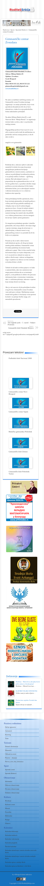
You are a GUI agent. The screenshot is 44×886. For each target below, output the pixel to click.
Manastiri (8, 750)
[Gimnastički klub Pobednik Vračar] (21, 468)
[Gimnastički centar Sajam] (21, 408)
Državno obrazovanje (12, 785)
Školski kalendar (10, 846)
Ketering (8, 735)
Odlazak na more (10, 754)
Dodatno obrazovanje (12, 793)
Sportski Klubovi (21, 30)
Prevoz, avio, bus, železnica (14, 761)
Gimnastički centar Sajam (18, 412)
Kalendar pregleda (11, 843)
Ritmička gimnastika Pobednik (20, 432)
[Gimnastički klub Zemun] (21, 448)
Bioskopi (8, 801)
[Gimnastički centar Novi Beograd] (21, 388)
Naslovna (6, 30)
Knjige (7, 820)
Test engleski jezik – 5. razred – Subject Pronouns (21, 323)
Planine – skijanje (11, 758)
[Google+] (17, 879)
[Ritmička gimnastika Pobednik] (21, 428)
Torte (7, 738)
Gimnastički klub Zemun (18, 452)
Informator (8, 781)
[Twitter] (24, 879)
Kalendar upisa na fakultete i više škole (18, 866)
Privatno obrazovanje (12, 789)
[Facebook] (21, 879)
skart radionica (27, 874)
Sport (12, 30)
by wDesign (16, 874)
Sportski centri (10, 770)
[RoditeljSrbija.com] (22, 11)
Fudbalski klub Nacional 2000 (20, 358)
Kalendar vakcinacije (12, 839)
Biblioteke (8, 816)
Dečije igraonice (10, 727)
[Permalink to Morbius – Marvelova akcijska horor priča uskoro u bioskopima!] (11, 687)
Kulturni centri (10, 804)
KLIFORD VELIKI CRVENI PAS (26, 691)
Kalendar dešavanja (11, 831)
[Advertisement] (23, 341)
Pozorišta (8, 812)
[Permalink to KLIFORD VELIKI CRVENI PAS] (11, 696)
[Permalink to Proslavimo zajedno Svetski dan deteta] (11, 705)
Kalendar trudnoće (11, 835)
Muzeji (7, 808)
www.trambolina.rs (11, 88)
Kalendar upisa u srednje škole (15, 862)
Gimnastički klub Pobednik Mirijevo (21, 327)
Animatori (8, 731)
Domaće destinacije (11, 746)
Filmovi (7, 823)
